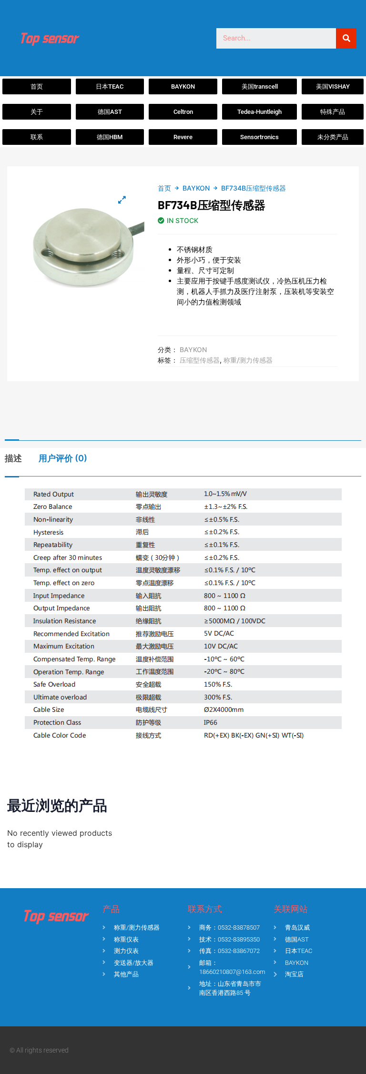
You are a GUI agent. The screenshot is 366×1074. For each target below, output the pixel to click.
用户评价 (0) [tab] (63, 458)
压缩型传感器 (200, 360)
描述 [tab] (13, 458)
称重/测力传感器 (248, 360)
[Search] (346, 38)
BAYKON (196, 188)
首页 (164, 188)
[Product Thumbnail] (122, 199)
